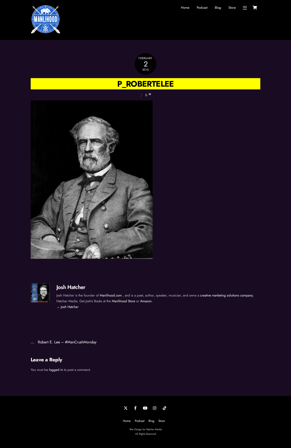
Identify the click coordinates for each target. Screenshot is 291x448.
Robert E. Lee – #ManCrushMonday (67, 342)
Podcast (202, 7)
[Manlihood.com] (45, 32)
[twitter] (126, 407)
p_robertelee (145, 84)
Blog (218, 7)
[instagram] (155, 407)
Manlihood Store (123, 301)
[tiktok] (164, 407)
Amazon (146, 301)
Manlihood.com (111, 295)
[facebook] (135, 407)
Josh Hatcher (70, 287)
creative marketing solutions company (226, 295)
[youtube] (145, 407)
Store (232, 7)
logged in (56, 369)
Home (185, 7)
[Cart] (255, 7)
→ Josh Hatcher (67, 306)
